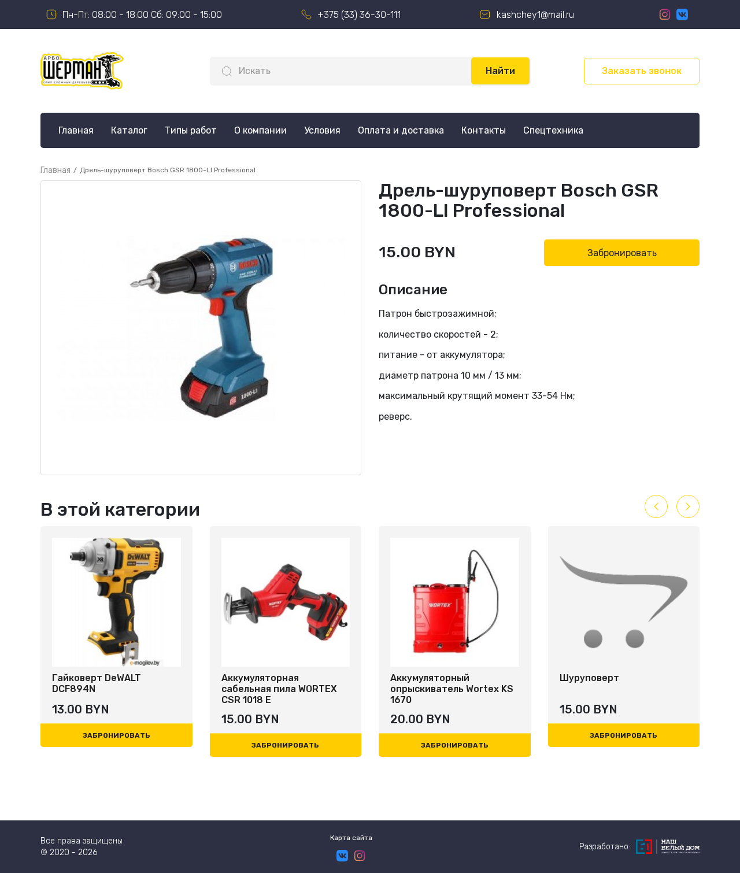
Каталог (129, 130)
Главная (76, 130)
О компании (260, 130)
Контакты (483, 130)
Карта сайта (351, 838)
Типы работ (191, 130)
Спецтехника (553, 130)
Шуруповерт (589, 677)
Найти (500, 70)
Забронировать (622, 252)
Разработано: (604, 847)
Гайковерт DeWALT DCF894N (96, 683)
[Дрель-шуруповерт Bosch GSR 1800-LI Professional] (200, 327)
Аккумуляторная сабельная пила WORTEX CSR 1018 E (279, 688)
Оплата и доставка (401, 130)
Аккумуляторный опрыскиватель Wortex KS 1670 (451, 688)
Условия (322, 130)
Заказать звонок (642, 70)
